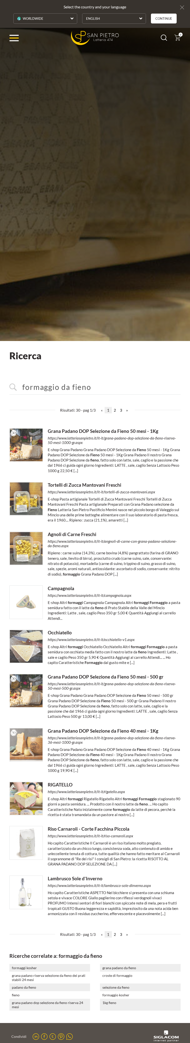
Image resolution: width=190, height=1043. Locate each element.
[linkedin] (36, 1036)
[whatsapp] (69, 1036)
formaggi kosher (24, 968)
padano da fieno (24, 987)
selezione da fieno (115, 987)
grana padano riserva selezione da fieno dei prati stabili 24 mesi (48, 977)
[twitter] (52, 1036)
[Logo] (95, 38)
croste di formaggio (117, 975)
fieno (16, 995)
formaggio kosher (115, 995)
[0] (177, 39)
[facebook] (44, 1036)
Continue (163, 18)
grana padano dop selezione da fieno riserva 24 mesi (47, 1005)
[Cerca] (164, 39)
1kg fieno (109, 1003)
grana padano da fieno (119, 968)
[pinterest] (61, 1036)
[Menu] (14, 38)
